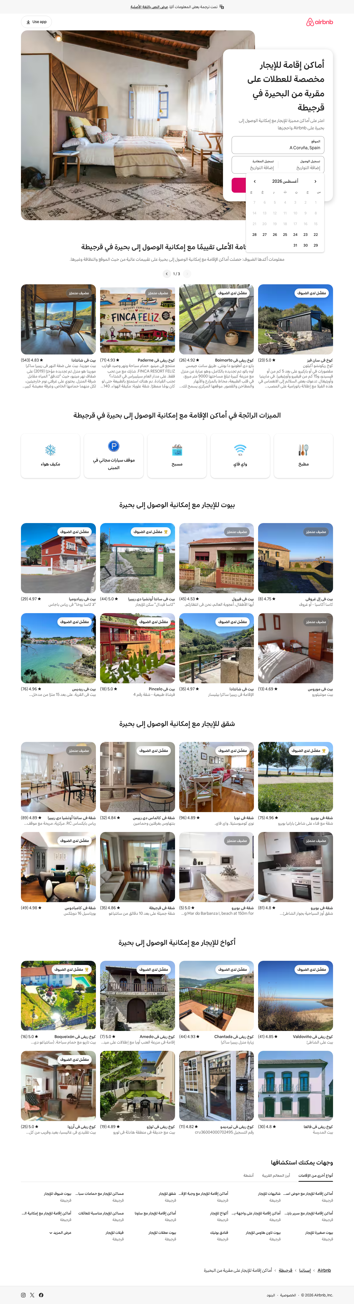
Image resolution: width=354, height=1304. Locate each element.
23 (305, 234)
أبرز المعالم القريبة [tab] (276, 1175)
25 (285, 234)
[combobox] (278, 148)
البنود (271, 1295)
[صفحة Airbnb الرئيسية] (319, 22)
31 (295, 245)
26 (275, 234)
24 (295, 234)
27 (265, 234)
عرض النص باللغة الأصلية (149, 6)
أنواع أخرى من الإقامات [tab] (315, 1175)
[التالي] (167, 274)
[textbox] (301, 168)
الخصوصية (288, 1295)
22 (316, 234)
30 (305, 245)
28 (254, 234)
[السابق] (187, 274)
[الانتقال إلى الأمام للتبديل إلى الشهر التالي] (255, 181)
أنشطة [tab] (248, 1175)
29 (316, 245)
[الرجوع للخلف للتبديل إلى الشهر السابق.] (315, 181)
